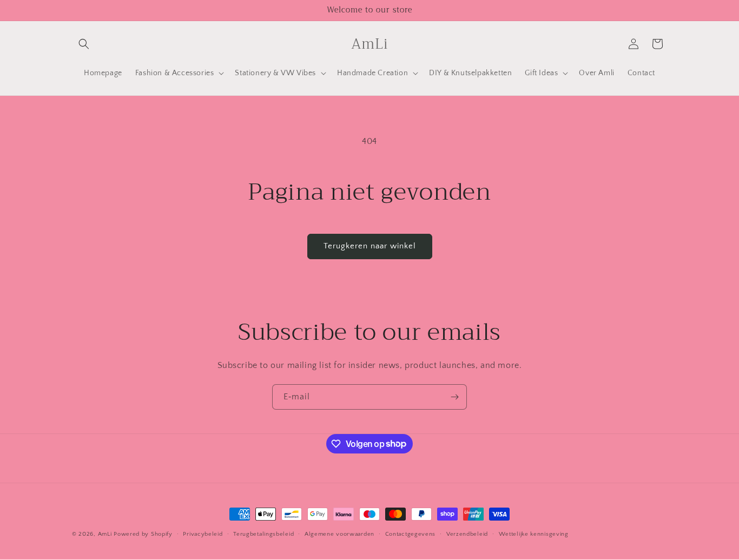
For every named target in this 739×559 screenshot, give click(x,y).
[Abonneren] (454, 397)
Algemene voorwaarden (339, 533)
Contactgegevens (410, 533)
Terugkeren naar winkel (370, 246)
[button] (84, 44)
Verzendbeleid (467, 533)
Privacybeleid (202, 533)
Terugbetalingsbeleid (263, 533)
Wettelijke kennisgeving (534, 533)
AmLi (105, 534)
